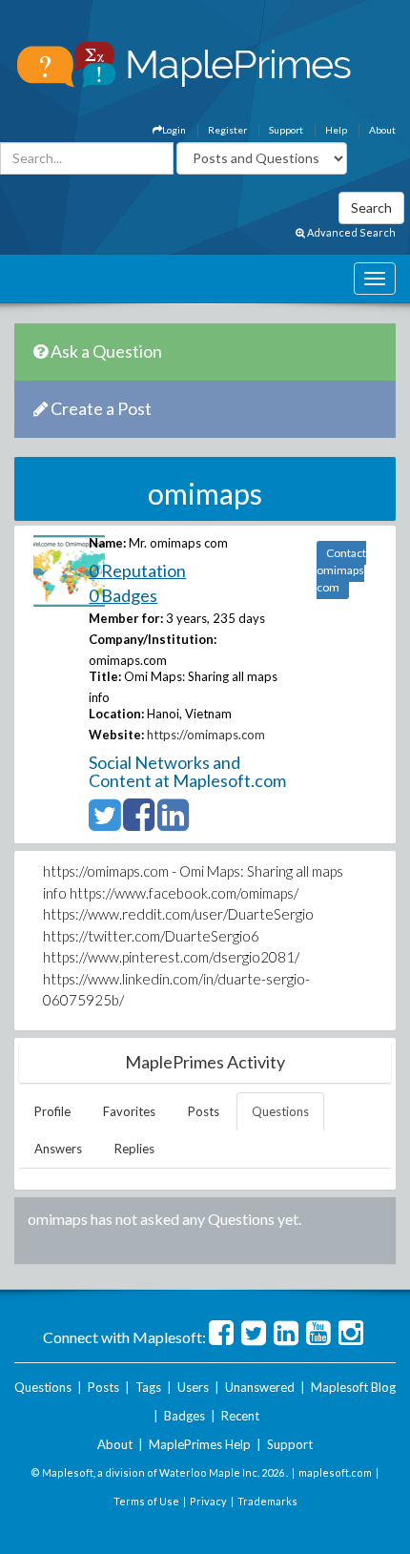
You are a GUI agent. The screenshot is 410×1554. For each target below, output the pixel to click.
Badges (184, 1415)
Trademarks (267, 1501)
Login (174, 129)
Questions (280, 1111)
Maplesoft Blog (353, 1387)
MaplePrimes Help (200, 1444)
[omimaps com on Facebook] (138, 823)
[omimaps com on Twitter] (104, 823)
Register (227, 129)
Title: (105, 676)
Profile (52, 1111)
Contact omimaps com (341, 570)
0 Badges (123, 595)
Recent (240, 1415)
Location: (116, 713)
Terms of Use (146, 1501)
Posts (203, 1111)
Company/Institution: (152, 639)
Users (193, 1387)
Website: (116, 734)
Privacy (208, 1501)
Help (336, 129)
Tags (148, 1387)
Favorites (129, 1111)
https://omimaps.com (206, 734)
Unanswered (260, 1387)
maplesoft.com (335, 1472)
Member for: (126, 618)
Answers (58, 1148)
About (382, 129)
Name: (107, 542)
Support (286, 129)
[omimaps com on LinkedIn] (173, 823)
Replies (134, 1148)
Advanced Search (350, 232)
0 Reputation (137, 570)
